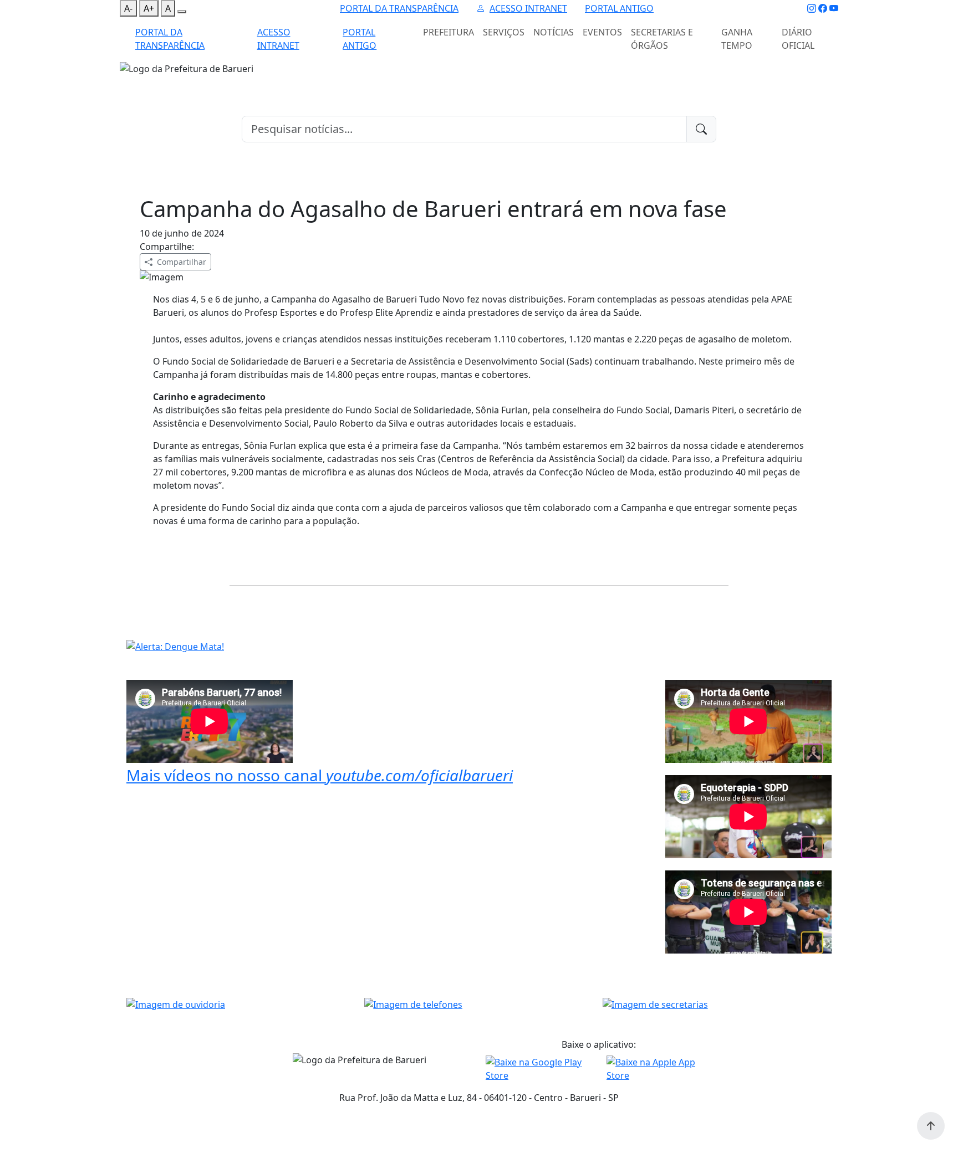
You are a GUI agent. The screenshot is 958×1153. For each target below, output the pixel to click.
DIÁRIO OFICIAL (798, 39)
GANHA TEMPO (736, 39)
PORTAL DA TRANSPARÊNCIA (399, 8)
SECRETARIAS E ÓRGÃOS (662, 39)
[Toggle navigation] (126, 82)
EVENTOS (602, 32)
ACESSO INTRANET (528, 8)
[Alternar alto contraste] (181, 11)
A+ (149, 8)
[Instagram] (811, 8)
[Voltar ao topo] (931, 1126)
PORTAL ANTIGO (619, 8)
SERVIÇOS (503, 32)
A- (128, 8)
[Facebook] (822, 8)
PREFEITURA (448, 32)
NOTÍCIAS (553, 32)
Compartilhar (181, 262)
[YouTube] (833, 8)
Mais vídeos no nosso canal (319, 775)
